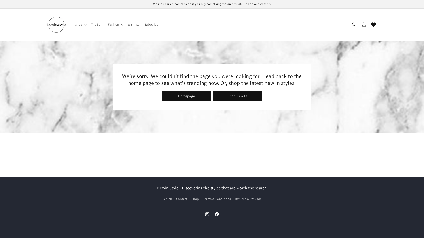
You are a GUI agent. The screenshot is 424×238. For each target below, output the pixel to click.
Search (167, 199)
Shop (195, 199)
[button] (80, 24)
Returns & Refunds (248, 199)
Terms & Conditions (217, 199)
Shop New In (237, 96)
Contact (181, 199)
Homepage (186, 96)
